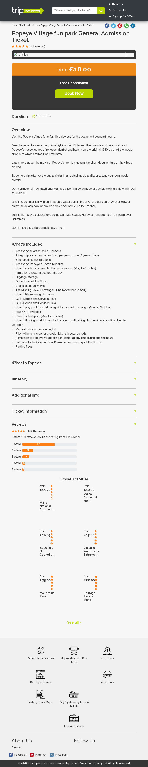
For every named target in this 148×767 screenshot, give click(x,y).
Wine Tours (107, 682)
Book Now (74, 93)
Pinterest (40, 755)
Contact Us (119, 10)
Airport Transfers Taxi (41, 658)
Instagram (61, 755)
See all (73, 622)
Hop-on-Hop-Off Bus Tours (74, 660)
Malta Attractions (29, 25)
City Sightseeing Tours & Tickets (74, 704)
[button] (21, 54)
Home (15, 25)
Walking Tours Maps (41, 702)
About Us (117, 4)
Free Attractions (74, 726)
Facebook (20, 755)
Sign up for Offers (123, 17)
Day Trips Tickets (40, 682)
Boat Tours (107, 658)
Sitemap (17, 748)
